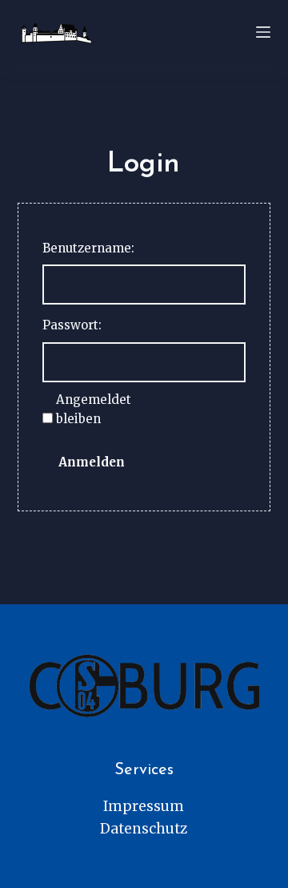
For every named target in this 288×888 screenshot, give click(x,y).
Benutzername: (88, 248)
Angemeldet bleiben (93, 409)
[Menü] (263, 32)
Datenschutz (143, 829)
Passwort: (72, 325)
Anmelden (91, 462)
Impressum (143, 806)
